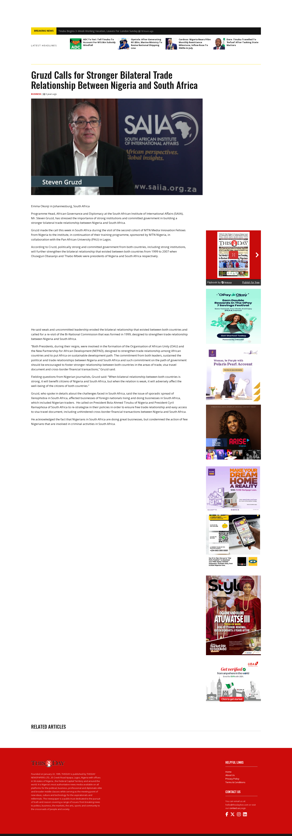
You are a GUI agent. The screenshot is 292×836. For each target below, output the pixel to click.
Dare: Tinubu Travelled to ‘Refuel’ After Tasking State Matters (242, 42)
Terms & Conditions (235, 782)
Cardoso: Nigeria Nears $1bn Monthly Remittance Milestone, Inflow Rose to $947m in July (195, 44)
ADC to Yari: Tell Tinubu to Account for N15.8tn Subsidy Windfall (99, 42)
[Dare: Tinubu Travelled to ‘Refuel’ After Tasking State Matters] (219, 44)
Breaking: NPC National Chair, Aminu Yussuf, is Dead (88, 31)
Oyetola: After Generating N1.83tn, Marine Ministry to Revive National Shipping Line (146, 44)
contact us (234, 808)
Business (36, 94)
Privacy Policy (232, 778)
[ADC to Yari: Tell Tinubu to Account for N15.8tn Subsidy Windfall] (75, 44)
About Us (230, 775)
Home (228, 771)
